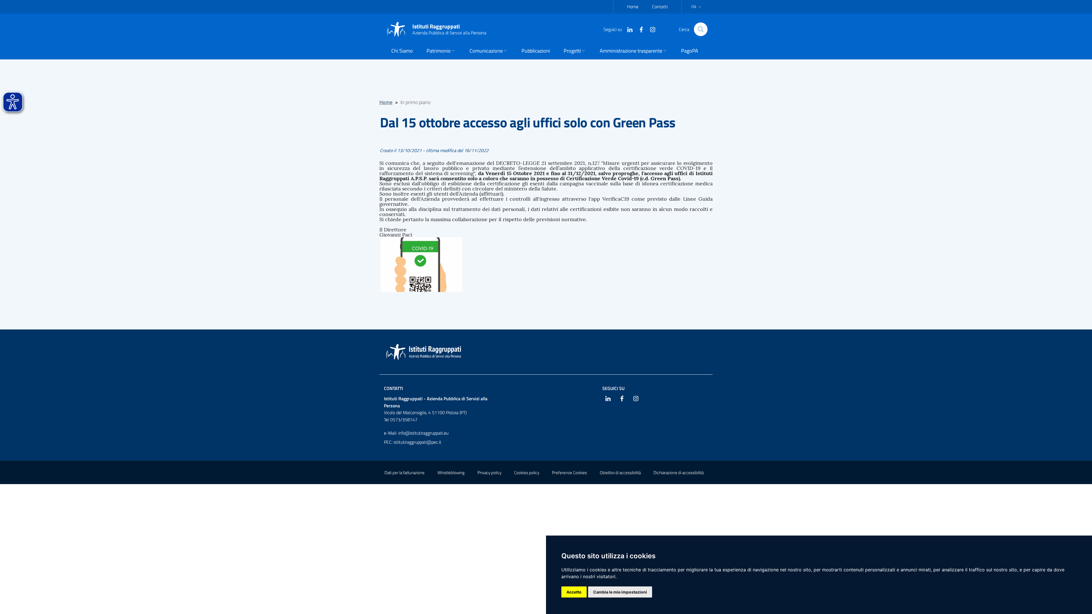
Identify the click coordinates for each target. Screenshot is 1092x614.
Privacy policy (489, 472)
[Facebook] (639, 29)
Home (632, 6)
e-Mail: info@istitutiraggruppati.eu (416, 433)
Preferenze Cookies (569, 472)
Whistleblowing (451, 472)
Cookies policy (526, 472)
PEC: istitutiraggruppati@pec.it (412, 442)
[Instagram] (650, 29)
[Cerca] (701, 29)
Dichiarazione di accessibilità (678, 472)
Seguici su (613, 388)
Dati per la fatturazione (404, 472)
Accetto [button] (574, 592)
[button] (441, 51)
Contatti (660, 6)
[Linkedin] (627, 29)
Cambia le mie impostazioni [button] (620, 592)
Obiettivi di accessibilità (620, 472)
